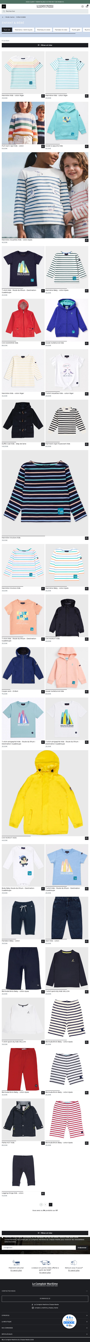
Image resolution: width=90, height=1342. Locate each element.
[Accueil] (45, 6)
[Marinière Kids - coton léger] (23, 373)
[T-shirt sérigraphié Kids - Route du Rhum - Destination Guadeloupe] (23, 723)
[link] (41, 1204)
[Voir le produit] (43, 96)
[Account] (82, 6)
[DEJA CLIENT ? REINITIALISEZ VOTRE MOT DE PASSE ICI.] (45, 2)
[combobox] (45, 11)
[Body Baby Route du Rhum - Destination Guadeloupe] (23, 869)
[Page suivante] (50, 1204)
